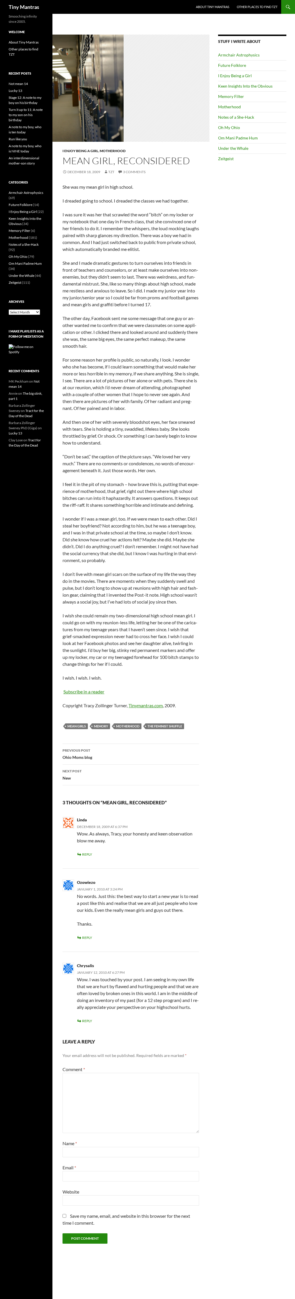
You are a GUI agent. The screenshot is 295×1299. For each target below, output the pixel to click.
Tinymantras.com (145, 705)
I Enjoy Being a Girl (80, 151)
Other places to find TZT (257, 7)
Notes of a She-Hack (236, 117)
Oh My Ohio (229, 127)
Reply (87, 854)
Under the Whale (233, 148)
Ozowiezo (86, 882)
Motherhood (113, 151)
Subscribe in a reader (83, 691)
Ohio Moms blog (77, 754)
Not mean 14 (18, 84)
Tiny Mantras (24, 7)
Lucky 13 (15, 90)
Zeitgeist (226, 158)
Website (71, 1191)
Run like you (18, 139)
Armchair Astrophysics (239, 54)
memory (101, 726)
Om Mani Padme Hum (238, 137)
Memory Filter (231, 96)
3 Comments (134, 172)
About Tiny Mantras (212, 7)
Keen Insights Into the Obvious (245, 86)
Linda (82, 819)
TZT (111, 172)
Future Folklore (232, 65)
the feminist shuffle (165, 726)
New (72, 774)
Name (70, 1143)
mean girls (76, 726)
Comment (74, 1069)
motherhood (127, 726)
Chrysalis (85, 965)
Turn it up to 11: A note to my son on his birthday (26, 114)
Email (69, 1167)
